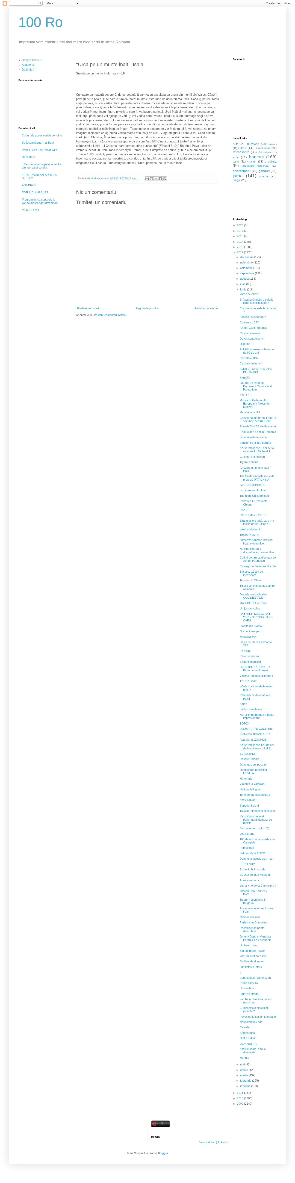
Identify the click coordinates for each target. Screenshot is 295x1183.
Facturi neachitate (251, 709)
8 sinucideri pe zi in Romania (258, 432)
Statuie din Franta (251, 626)
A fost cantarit (248, 800)
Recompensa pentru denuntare (252, 929)
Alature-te (28, 64)
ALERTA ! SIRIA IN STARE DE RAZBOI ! (256, 370)
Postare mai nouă (88, 308)
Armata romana (249, 880)
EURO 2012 (247, 753)
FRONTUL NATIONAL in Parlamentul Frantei (255, 668)
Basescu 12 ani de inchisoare (251, 573)
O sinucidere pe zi (251, 631)
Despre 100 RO (31, 60)
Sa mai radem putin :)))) (254, 828)
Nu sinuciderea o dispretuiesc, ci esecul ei (257, 550)
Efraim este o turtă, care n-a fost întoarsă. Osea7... (257, 522)
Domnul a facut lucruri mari (256, 858)
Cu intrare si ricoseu (252, 456)
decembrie (247, 257)
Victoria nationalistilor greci (257, 675)
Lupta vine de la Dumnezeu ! (258, 885)
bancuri (256, 156)
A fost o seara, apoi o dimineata (253, 1050)
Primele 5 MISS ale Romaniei (258, 426)
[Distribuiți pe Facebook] (160, 178)
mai (242, 1064)
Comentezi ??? (249, 322)
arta (236, 157)
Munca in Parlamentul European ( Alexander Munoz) (255, 404)
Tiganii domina (249, 462)
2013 (240, 247)
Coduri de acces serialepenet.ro (42, 135)
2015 (240, 236)
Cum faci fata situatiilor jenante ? (254, 1009)
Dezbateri (28, 69)
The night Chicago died (254, 495)
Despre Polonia (249, 759)
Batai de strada (249, 994)
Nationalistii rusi (250, 917)
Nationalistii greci (250, 789)
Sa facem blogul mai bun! (38, 142)
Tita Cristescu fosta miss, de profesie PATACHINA (257, 478)
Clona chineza (249, 983)
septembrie (247, 273)
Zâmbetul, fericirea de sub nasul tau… (256, 1001)
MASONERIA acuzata (253, 603)
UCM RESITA (248, 1043)
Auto (236, 144)
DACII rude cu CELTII (253, 515)
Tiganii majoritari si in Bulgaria (253, 901)
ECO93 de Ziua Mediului (255, 874)
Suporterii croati (250, 805)
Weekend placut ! (250, 529)
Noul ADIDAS (248, 637)
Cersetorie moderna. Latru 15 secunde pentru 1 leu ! (258, 419)
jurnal (238, 175)
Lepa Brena (247, 833)
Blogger (163, 1153)
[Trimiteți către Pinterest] (164, 178)
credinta (271, 161)
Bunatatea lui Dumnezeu (255, 977)
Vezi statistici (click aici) (213, 1142)
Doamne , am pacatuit (253, 764)
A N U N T (246, 395)
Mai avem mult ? (250, 412)
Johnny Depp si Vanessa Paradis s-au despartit (255, 938)
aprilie (244, 1070)
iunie (243, 289)
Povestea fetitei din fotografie (258, 1016)
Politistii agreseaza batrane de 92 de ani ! (257, 351)
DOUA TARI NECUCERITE (256, 729)
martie (244, 1075)
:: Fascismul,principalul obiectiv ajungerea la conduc (41, 166)
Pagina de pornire (147, 308)
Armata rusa (247, 1033)
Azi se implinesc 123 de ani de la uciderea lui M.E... (257, 746)
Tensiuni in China (251, 580)
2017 (240, 231)
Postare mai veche (206, 308)
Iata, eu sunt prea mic (253, 956)
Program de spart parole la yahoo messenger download (40, 201)
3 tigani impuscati (251, 661)
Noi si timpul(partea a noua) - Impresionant (258, 716)
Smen (243, 704)
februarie (246, 1080)
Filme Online (262, 148)
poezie (263, 176)
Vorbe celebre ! (249, 294)
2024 (240, 225)
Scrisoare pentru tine (253, 490)
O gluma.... (246, 344)
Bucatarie (253, 144)
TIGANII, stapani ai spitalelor (257, 811)
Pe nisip (245, 651)
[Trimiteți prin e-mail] (147, 178)
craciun (252, 161)
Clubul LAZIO (30, 210)
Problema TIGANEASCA (255, 734)
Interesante (241, 152)
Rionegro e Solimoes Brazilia (258, 566)
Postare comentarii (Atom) (110, 315)
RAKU (244, 510)
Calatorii (272, 144)
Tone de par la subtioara (255, 794)
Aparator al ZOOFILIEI (253, 739)
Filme (242, 148)
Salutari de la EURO (252, 853)
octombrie (246, 268)
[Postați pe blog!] (151, 178)
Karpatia (245, 377)
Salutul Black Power (252, 950)
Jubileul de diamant (252, 961)
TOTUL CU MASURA (35, 192)
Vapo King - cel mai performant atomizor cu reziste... (256, 820)
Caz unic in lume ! (251, 363)
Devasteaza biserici (252, 338)
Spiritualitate (264, 152)
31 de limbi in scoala (253, 869)
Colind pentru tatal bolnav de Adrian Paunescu (258, 559)
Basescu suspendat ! (253, 317)
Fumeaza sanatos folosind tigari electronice (256, 541)
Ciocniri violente (250, 333)
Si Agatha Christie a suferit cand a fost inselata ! (256, 301)
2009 (240, 1103)
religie (237, 180)
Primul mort (247, 847)
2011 (240, 1092)
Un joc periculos (250, 608)
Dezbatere (28, 157)
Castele (244, 1027)
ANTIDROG (29, 185)
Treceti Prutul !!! (249, 534)
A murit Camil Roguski (253, 327)
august (244, 278)
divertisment (242, 171)
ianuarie (245, 1086)
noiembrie (247, 262)
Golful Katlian (248, 1038)
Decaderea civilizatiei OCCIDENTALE (253, 596)
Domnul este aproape (253, 437)
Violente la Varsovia (252, 784)
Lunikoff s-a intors (251, 967)
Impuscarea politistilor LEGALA (253, 771)
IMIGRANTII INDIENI (252, 485)
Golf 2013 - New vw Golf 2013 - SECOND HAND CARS (256, 617)
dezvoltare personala (255, 165)
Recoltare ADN (249, 358)
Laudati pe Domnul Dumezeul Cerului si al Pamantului (256, 386)
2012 (240, 252)
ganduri (264, 171)
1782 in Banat (248, 681)
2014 (240, 241)
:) (240, 972)
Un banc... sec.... (250, 945)
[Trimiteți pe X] (155, 178)
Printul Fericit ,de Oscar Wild (39, 150)
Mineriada (246, 778)
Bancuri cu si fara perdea (255, 442)
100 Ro (40, 22)
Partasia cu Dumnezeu (254, 922)
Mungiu (244, 1057)
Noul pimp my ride (251, 1022)
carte (236, 161)
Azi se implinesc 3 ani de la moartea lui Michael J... (257, 450)
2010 (240, 1098)
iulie (243, 284)
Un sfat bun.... (248, 988)
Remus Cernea (249, 656)
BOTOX (244, 723)
